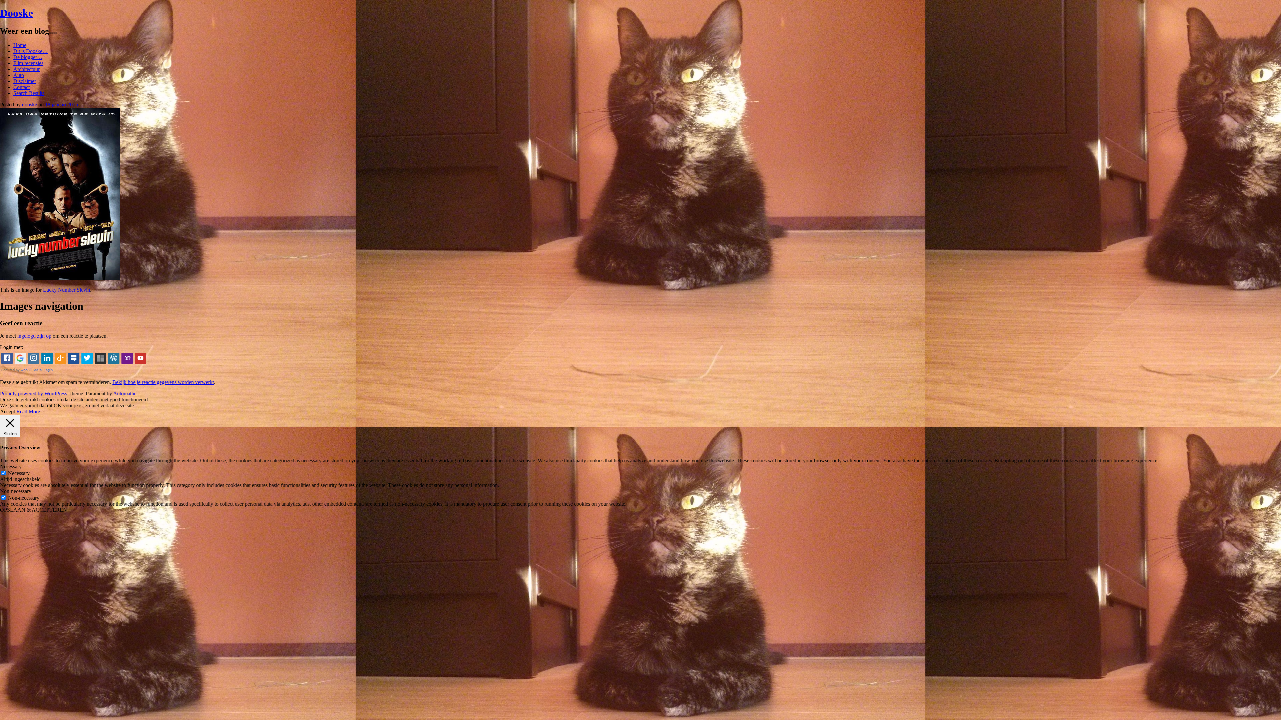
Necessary (19, 473)
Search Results (28, 93)
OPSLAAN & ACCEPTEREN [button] (33, 510)
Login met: (11, 347)
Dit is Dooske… (30, 51)
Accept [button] (7, 411)
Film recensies (28, 63)
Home (19, 45)
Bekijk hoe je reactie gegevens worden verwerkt (163, 382)
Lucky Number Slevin (66, 290)
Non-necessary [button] (15, 491)
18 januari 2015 (61, 104)
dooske (29, 104)
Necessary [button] (11, 466)
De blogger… (27, 57)
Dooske (16, 13)
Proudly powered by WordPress (33, 393)
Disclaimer (24, 81)
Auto (18, 75)
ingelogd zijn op (34, 336)
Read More (28, 411)
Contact (21, 87)
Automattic (124, 393)
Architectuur (26, 69)
